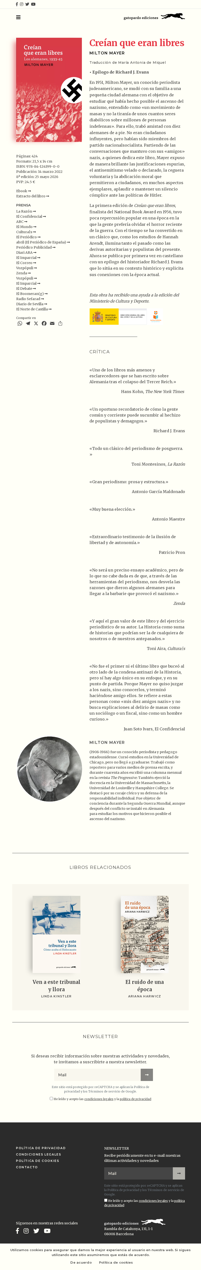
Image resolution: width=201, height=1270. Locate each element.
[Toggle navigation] (18, 17)
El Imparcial (26, 257)
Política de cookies (116, 1262)
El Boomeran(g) (30, 294)
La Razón (24, 211)
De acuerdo (81, 1262)
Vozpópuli (25, 268)
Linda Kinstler (56, 996)
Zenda (22, 273)
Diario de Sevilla (30, 304)
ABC (20, 221)
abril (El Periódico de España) (41, 242)
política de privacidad (135, 1099)
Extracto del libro (31, 196)
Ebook (22, 191)
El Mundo (24, 227)
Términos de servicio (104, 1091)
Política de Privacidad (41, 1148)
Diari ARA (24, 252)
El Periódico (27, 237)
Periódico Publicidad (34, 247)
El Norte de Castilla (32, 309)
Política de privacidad (123, 1190)
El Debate (24, 288)
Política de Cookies (37, 1161)
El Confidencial (29, 216)
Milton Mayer (107, 53)
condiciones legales (98, 1099)
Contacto (27, 1167)
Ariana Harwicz (144, 996)
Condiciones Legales (38, 1154)
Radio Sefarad (28, 299)
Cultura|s (24, 232)
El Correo (24, 263)
